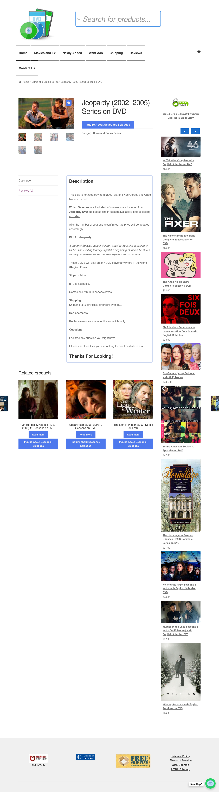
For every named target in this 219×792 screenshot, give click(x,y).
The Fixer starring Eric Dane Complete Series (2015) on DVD (179, 239)
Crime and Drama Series (45, 81)
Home (23, 53)
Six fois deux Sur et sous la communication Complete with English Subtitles (180, 331)
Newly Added (72, 53)
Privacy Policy (180, 756)
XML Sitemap (180, 765)
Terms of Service (181, 760)
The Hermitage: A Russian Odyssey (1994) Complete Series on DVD (178, 539)
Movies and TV (45, 53)
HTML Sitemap (180, 769)
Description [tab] (25, 180)
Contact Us (27, 68)
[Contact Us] (210, 783)
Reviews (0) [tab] (25, 190)
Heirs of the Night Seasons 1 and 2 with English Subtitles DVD (179, 588)
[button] (69, 103)
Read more (38, 434)
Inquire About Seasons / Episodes (108, 124)
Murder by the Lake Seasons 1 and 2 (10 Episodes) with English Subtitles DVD (180, 630)
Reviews (136, 53)
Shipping (116, 53)
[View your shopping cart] (181, 49)
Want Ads (96, 53)
